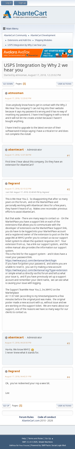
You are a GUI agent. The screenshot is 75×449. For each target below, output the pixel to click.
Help (24, 438)
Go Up (6, 405)
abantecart (16, 149)
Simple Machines (46, 442)
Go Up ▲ (49, 438)
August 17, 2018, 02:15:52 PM (18, 188)
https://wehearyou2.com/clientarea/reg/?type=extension (36, 270)
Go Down (8, 84)
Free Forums (24, 445)
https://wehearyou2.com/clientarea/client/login (31, 260)
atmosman (16, 93)
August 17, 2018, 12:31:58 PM (18, 154)
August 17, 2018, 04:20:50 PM (18, 342)
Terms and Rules (35, 438)
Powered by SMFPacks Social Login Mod (48, 445)
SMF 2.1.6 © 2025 (30, 442)
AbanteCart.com (31, 420)
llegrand (14, 183)
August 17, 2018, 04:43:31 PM (18, 376)
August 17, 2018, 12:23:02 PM (18, 98)
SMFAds (12, 445)
